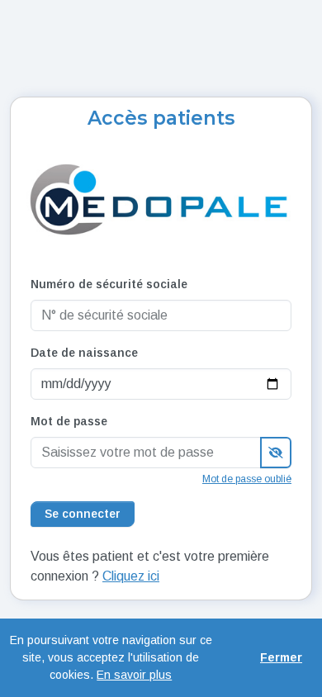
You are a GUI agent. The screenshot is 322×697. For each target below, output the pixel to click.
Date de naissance (84, 352)
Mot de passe (69, 421)
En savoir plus (134, 674)
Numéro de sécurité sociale (109, 284)
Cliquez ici (130, 576)
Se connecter (83, 513)
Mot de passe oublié (246, 479)
